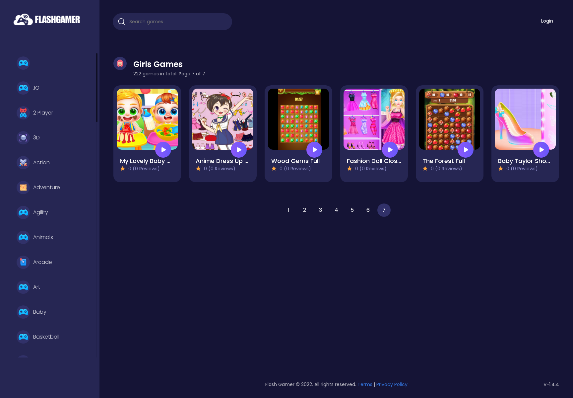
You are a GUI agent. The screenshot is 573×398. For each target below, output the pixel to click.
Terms (364, 384)
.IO (36, 88)
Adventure (46, 187)
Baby (39, 312)
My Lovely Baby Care (150, 161)
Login (547, 21)
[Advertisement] (185, 308)
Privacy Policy (392, 384)
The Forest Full (443, 161)
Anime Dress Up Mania (229, 161)
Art (36, 287)
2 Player (43, 113)
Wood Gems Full (295, 161)
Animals (43, 237)
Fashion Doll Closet (375, 161)
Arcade (42, 262)
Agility (40, 212)
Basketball (46, 337)
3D (36, 137)
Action (41, 162)
